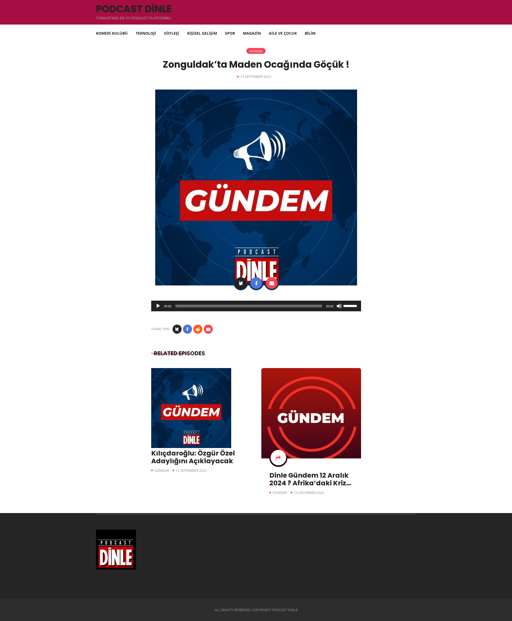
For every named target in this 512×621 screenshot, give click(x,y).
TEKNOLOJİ (146, 33)
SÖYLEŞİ (171, 33)
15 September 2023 (191, 470)
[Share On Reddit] (197, 329)
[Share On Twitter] (241, 283)
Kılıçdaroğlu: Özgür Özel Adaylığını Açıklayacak (193, 457)
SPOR (230, 33)
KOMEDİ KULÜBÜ (112, 33)
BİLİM (310, 33)
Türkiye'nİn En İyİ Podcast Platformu (133, 18)
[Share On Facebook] (256, 283)
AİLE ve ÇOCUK (283, 33)
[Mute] (339, 306)
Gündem (256, 51)
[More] (278, 457)
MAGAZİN (252, 33)
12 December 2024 (309, 492)
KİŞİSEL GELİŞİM (202, 33)
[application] (256, 306)
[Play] (158, 306)
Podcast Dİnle (133, 9)
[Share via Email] (272, 283)
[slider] (350, 305)
